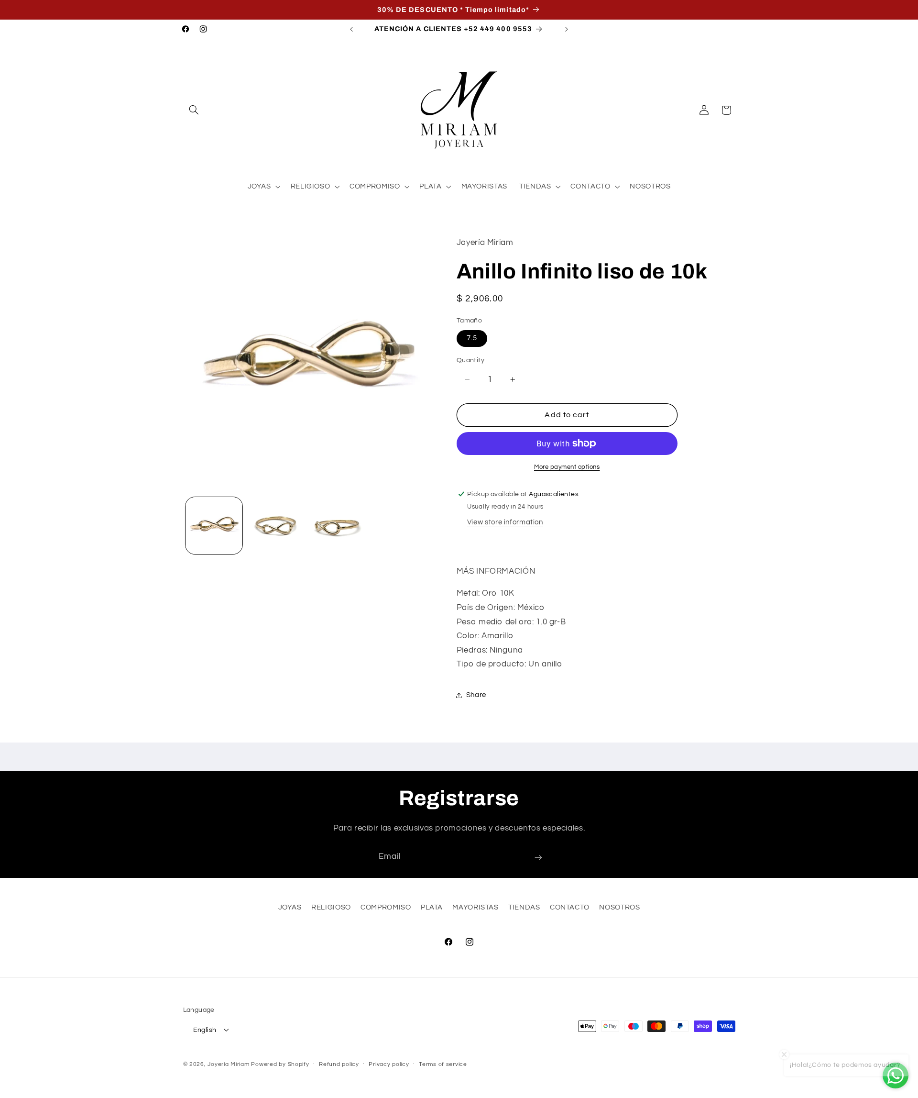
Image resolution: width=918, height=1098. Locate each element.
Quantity (470, 360)
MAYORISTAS (475, 907)
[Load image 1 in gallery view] (214, 525)
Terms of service (443, 1064)
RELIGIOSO (331, 907)
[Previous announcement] (351, 29)
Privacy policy (389, 1064)
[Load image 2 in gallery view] (275, 525)
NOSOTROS (619, 907)
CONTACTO (570, 907)
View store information (505, 522)
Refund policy (339, 1064)
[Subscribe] (538, 857)
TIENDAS (524, 907)
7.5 (472, 338)
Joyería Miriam (228, 1063)
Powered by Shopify (280, 1063)
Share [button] (476, 695)
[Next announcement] (566, 29)
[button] (194, 110)
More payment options (567, 467)
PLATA (432, 907)
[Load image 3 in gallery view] (337, 525)
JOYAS (290, 907)
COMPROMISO (386, 907)
